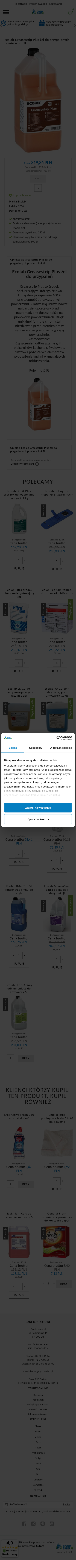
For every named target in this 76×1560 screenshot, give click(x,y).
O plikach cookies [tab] (61, 747)
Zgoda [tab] (13, 747)
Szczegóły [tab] (35, 747)
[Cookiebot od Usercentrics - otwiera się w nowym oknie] (56, 738)
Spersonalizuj (36, 819)
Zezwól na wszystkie (38, 807)
